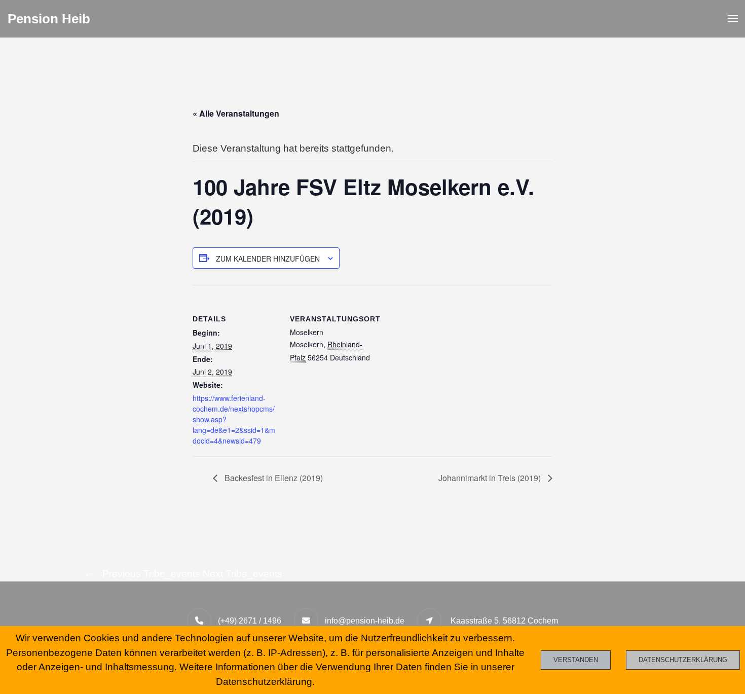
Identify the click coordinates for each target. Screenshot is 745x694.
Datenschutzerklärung (683, 660)
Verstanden (575, 660)
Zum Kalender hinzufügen (268, 258)
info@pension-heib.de (364, 620)
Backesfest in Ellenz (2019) (272, 478)
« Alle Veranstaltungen (236, 113)
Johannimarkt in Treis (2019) (490, 478)
